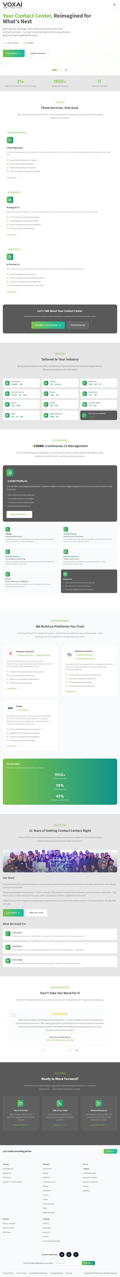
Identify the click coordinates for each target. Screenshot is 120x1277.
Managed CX (7, 1173)
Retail (45, 1208)
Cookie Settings (56, 1273)
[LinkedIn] (61, 1254)
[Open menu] (114, 4)
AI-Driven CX (7, 1177)
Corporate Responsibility (51, 1241)
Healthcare (46, 1177)
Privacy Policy (8, 1273)
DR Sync (85, 1186)
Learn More (11, 178)
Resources (46, 1232)
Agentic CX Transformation (12, 1182)
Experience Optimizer (90, 1182)
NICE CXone (7, 1232)
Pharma (45, 1186)
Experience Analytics (90, 1177)
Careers (45, 1236)
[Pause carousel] (66, 70)
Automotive (47, 1191)
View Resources (78, 325)
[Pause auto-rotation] (76, 1050)
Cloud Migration (8, 1169)
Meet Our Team (36, 912)
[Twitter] (76, 1254)
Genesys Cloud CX (9, 1223)
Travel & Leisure (48, 1204)
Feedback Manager (89, 1173)
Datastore (86, 1191)
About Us (46, 1223)
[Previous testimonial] (43, 1050)
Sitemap (69, 1273)
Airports (46, 1195)
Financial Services (49, 1182)
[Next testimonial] (69, 1050)
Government (47, 1169)
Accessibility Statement (38, 1273)
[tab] (54, 70)
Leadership (47, 1228)
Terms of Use (21, 1273)
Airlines (45, 1199)
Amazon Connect (9, 1228)
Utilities (45, 1173)
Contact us (110, 1151)
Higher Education (49, 1212)
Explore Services (37, 53)
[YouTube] (68, 1254)
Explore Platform (18, 514)
